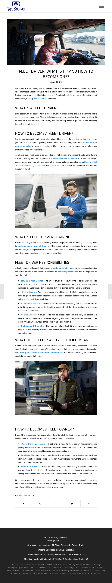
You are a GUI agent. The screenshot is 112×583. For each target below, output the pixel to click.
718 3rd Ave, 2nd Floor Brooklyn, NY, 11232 (56, 539)
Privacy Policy (78, 545)
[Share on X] (40, 503)
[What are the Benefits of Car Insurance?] (2, 291)
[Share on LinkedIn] (72, 503)
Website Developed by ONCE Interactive (56, 549)
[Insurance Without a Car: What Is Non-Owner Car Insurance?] (110, 291)
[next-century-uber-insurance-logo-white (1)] (16, 6)
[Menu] (101, 6)
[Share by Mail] (89, 503)
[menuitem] (101, 6)
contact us (46, 486)
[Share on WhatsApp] (56, 503)
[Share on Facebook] (23, 503)
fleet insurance (40, 98)
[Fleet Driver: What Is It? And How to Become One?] (56, 42)
